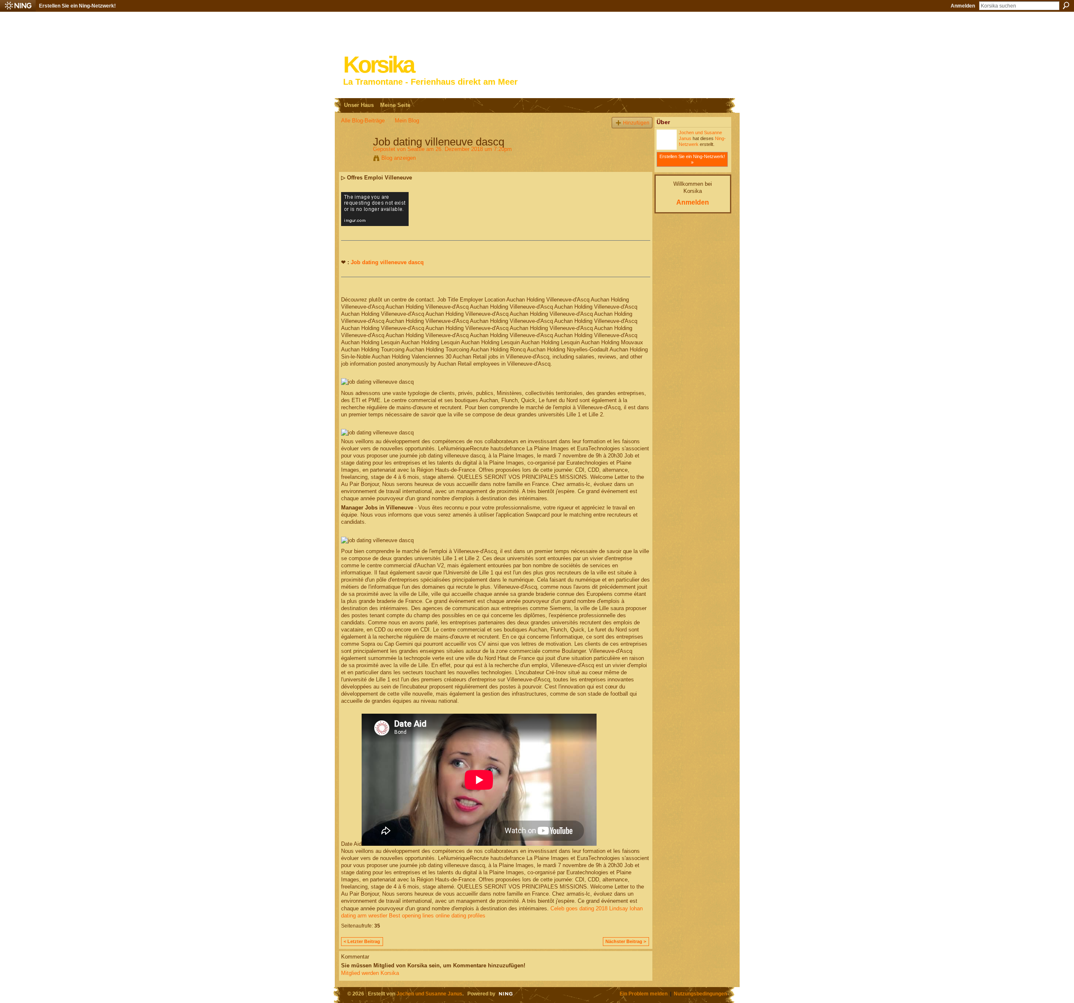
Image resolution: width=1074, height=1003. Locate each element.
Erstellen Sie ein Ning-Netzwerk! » (692, 159)
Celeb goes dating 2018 (578, 908)
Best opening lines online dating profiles (437, 915)
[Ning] (18, 6)
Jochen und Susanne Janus (429, 993)
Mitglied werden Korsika (370, 973)
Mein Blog (407, 120)
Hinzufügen (636, 122)
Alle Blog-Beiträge (363, 120)
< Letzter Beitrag (362, 941)
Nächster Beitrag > (625, 941)
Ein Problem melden (643, 993)
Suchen (1066, 5)
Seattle (416, 149)
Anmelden (963, 6)
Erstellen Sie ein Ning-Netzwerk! (77, 6)
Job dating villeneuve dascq (387, 262)
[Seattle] (354, 159)
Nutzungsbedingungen (700, 993)
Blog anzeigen (398, 158)
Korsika (378, 65)
